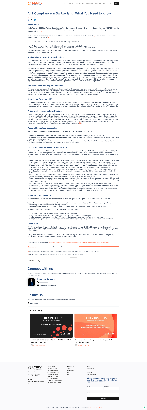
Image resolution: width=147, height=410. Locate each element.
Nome (88, 386)
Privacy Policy (99, 407)
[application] (72, 3)
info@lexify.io (90, 368)
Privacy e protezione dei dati (54, 380)
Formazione (98, 3)
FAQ (68, 374)
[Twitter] (31, 20)
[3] (48, 38)
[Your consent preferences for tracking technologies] (144, 407)
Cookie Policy (91, 407)
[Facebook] (28, 20)
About (70, 3)
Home (64, 3)
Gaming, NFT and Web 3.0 (54, 382)
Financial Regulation (52, 368)
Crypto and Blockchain (53, 372)
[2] (95, 36)
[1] (41, 32)
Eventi (104, 3)
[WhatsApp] (38, 20)
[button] (116, 3)
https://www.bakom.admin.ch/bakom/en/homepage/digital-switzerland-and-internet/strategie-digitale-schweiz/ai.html (78, 242)
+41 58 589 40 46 (91, 374)
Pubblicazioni (89, 3)
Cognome (106, 386)
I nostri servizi (79, 3)
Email (88, 392)
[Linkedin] (35, 20)
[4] (80, 123)
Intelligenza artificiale (52, 376)
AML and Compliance (52, 370)
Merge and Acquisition (53, 374)
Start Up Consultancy (52, 378)
